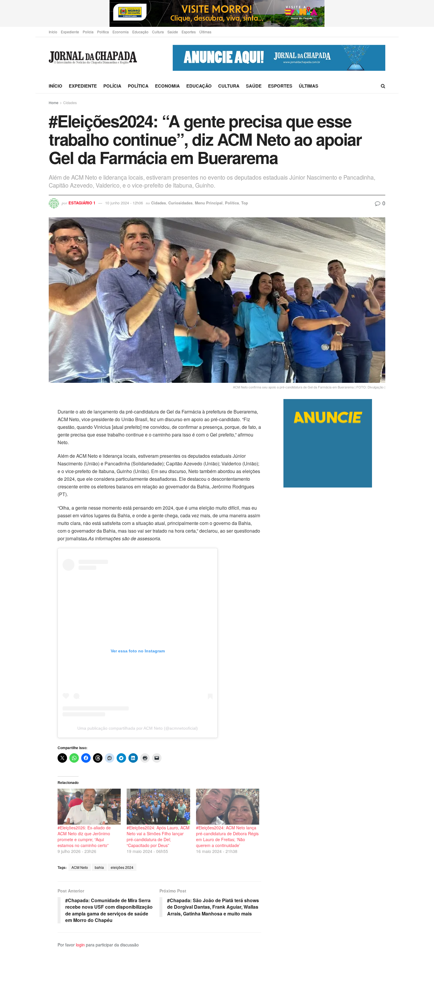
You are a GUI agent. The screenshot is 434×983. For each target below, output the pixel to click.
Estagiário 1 (81, 203)
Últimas (205, 31)
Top (244, 203)
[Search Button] (383, 85)
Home (53, 102)
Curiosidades (180, 203)
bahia (99, 867)
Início (53, 31)
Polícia (88, 31)
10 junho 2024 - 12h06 (124, 203)
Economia (120, 31)
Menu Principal (209, 203)
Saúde (172, 31)
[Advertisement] (334, 735)
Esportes (189, 31)
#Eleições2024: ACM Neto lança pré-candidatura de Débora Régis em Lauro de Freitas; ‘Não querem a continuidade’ (227, 836)
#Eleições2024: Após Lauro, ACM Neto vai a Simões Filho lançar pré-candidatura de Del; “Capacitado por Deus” (158, 836)
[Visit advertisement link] (217, 13)
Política (103, 31)
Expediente (70, 31)
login (80, 945)
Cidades (70, 102)
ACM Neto (79, 867)
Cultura (158, 31)
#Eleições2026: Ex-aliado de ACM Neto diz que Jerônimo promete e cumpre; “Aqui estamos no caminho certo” (84, 836)
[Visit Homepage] (93, 58)
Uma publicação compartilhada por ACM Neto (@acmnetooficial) (137, 728)
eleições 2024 (122, 867)
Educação (140, 31)
